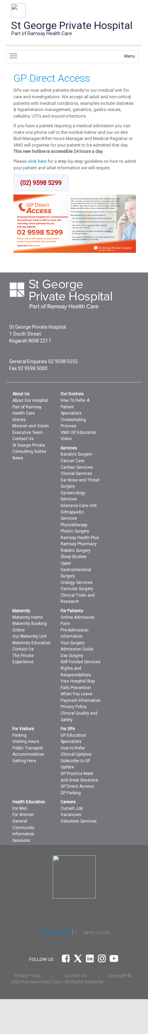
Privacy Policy (74, 706)
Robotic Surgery (76, 550)
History (19, 419)
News (17, 458)
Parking (19, 735)
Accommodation (28, 754)
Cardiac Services (77, 467)
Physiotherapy (74, 525)
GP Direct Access (77, 786)
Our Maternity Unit (29, 636)
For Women (23, 814)
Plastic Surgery (75, 531)
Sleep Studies (73, 556)
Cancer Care (72, 460)
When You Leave (76, 694)
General (19, 821)
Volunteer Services (79, 821)
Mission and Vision (30, 426)
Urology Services (77, 582)
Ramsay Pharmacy (79, 543)
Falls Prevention (76, 687)
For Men (20, 808)
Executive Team (27, 432)
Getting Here (24, 760)
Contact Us (23, 438)
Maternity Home (27, 617)
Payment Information (81, 700)
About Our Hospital (30, 400)
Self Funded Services (81, 661)
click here (37, 161)
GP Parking (71, 793)
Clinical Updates (76, 754)
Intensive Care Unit (79, 505)
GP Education (73, 735)
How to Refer (73, 748)
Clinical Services (76, 473)
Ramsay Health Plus (80, 537)
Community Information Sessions (23, 834)
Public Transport (27, 748)
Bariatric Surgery (76, 454)
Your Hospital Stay (78, 681)
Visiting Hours (25, 741)
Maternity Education (31, 642)
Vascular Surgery (77, 588)
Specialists (71, 413)
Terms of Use (96, 932)
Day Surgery (72, 655)
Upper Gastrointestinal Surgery (76, 569)
